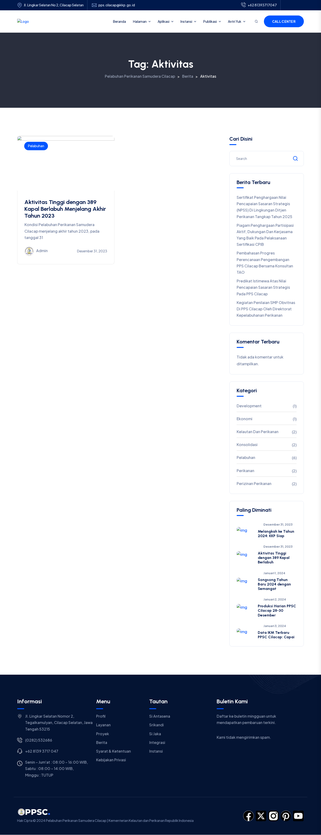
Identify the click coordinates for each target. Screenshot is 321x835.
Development (249, 405)
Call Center (284, 21)
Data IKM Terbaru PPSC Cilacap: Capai (276, 634)
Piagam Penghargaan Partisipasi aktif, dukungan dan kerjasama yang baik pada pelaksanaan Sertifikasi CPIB (265, 235)
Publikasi (210, 21)
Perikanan (245, 470)
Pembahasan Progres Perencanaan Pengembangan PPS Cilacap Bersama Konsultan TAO (265, 262)
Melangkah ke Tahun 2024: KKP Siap (276, 533)
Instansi (186, 21)
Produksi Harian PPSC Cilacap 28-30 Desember (277, 610)
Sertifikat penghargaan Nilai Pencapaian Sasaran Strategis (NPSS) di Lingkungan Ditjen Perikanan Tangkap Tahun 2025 (264, 207)
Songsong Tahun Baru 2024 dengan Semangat (274, 584)
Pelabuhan (36, 146)
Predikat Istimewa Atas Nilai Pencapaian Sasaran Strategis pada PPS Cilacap (263, 287)
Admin (42, 250)
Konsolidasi (247, 444)
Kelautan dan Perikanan (257, 431)
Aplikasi (163, 21)
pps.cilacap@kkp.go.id (116, 5)
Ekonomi (244, 418)
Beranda (119, 21)
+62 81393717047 (262, 5)
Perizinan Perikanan (254, 483)
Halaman (140, 21)
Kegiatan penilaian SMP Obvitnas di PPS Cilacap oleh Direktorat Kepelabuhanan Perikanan (266, 309)
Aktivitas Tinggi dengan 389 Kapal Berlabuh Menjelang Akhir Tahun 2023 (65, 209)
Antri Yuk (234, 21)
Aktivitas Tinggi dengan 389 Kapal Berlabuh (274, 557)
